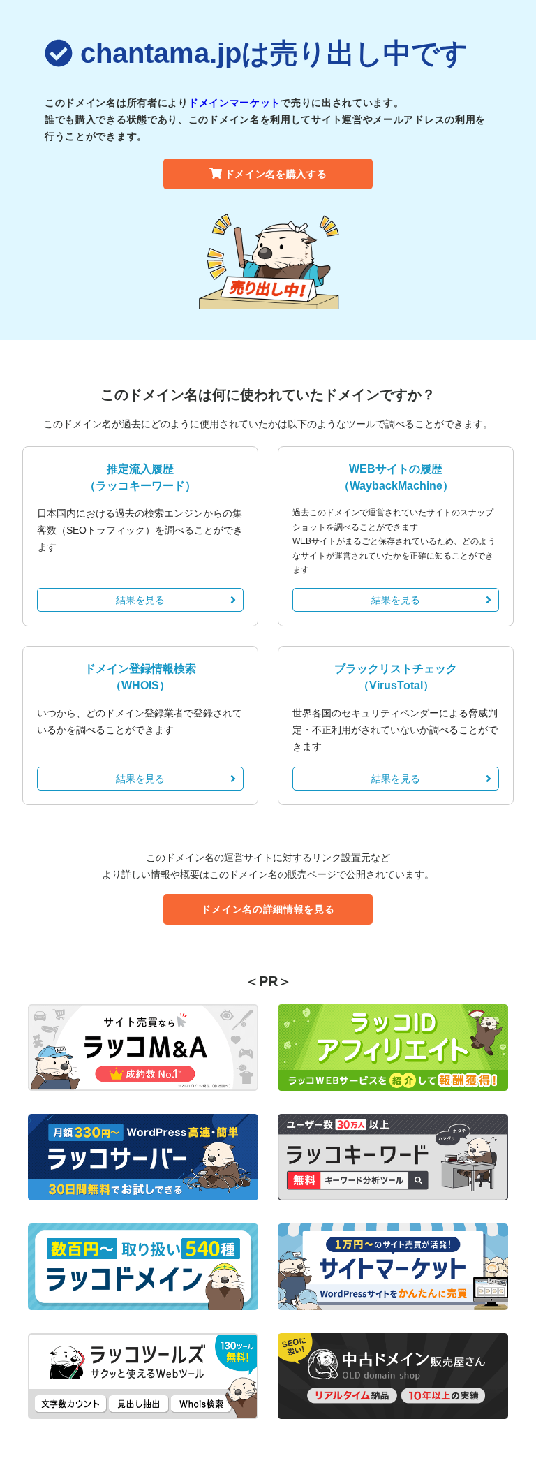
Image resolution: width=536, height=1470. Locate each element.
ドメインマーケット (234, 102)
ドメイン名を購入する (276, 173)
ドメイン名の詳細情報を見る (267, 909)
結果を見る (140, 599)
